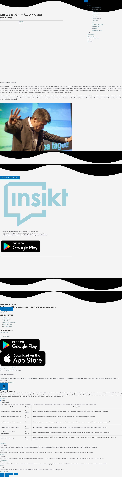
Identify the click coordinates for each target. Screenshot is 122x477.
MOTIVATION (95, 20)
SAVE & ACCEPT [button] (4, 471)
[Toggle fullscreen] (7, 474)
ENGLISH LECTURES (96, 9)
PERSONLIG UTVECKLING (97, 24)
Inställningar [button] (3, 382)
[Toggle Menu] (86, 1)
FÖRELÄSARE (90, 34)
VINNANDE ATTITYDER (97, 30)
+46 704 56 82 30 (5, 336)
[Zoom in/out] (2, 474)
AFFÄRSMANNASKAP (96, 7)
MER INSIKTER (90, 36)
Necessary (4, 400)
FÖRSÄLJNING (95, 11)
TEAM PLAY (94, 28)
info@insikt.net (4, 332)
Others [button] (2, 466)
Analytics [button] (2, 454)
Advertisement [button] (4, 460)
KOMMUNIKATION (96, 15)
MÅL (93, 22)
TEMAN (89, 5)
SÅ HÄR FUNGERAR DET (93, 38)
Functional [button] (3, 443)
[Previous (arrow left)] (2, 476)
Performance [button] (3, 449)
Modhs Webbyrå (10, 371)
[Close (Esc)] (16, 474)
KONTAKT (89, 42)
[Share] (11, 474)
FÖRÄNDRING (95, 13)
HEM (88, 3)
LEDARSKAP (94, 17)
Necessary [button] (3, 398)
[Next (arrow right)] (7, 476)
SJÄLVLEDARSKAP (96, 26)
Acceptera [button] (10, 382)
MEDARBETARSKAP (96, 19)
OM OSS (89, 40)
